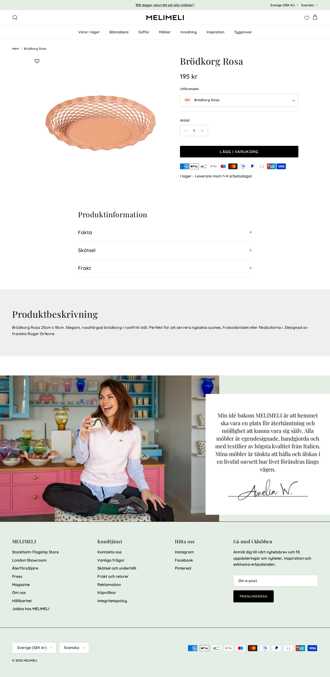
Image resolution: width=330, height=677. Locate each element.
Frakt (84, 268)
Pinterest (183, 568)
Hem (15, 48)
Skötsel (86, 250)
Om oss (19, 592)
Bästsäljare (119, 32)
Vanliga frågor (111, 560)
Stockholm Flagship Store (35, 552)
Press (17, 576)
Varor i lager (89, 32)
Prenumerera (253, 596)
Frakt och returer (113, 576)
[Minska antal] (184, 130)
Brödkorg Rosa (35, 48)
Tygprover (243, 32)
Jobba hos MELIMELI (30, 608)
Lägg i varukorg (239, 151)
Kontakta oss (109, 552)
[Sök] (15, 17)
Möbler (165, 32)
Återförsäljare (25, 568)
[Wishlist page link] (306, 17)
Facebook (184, 560)
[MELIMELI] (165, 17)
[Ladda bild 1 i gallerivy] (100, 124)
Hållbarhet (22, 600)
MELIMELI (30, 660)
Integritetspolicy (112, 600)
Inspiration (215, 32)
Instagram (184, 552)
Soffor (143, 32)
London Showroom (29, 560)
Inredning (188, 32)
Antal (184, 120)
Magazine (21, 584)
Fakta (85, 232)
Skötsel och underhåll (116, 568)
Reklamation (109, 584)
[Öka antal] (203, 130)
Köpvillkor (106, 592)
